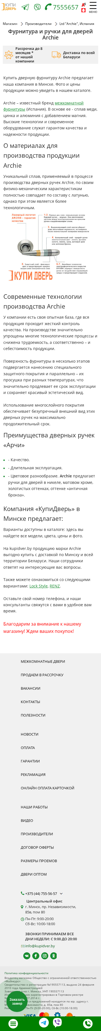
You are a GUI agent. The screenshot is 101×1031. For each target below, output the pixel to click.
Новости (29, 734)
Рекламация (33, 774)
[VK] (24, 955)
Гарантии (30, 761)
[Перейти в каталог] (13, 1023)
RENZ (55, 586)
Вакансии (30, 688)
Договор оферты (37, 847)
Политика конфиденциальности (26, 973)
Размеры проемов (39, 860)
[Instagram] (42, 955)
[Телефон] (88, 1023)
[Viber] (37, 8)
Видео (27, 820)
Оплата (28, 747)
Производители (37, 833)
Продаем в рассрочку (42, 674)
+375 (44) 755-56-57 (41, 893)
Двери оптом (34, 874)
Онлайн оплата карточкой (47, 787)
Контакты (30, 701)
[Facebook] (33, 955)
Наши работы (34, 807)
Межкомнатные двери (43, 661)
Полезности (33, 715)
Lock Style (38, 586)
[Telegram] (25, 8)
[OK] (51, 955)
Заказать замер (17, 1002)
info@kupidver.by (40, 945)
